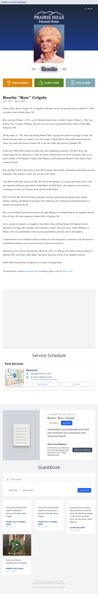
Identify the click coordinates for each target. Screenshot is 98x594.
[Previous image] (5, 545)
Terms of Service (55, 583)
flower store (68, 271)
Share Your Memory (82, 450)
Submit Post (84, 490)
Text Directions (42, 384)
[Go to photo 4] (13, 553)
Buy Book (66, 423)
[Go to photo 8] (19, 553)
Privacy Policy (42, 583)
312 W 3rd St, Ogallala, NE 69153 (44, 379)
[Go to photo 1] (9, 553)
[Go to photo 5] (14, 553)
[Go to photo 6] (16, 553)
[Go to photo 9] (20, 553)
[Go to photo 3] (11, 553)
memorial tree (32, 271)
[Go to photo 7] (17, 553)
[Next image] (28, 545)
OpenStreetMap (51, 587)
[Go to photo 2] (10, 553)
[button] (14, 375)
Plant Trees (76, 384)
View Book (53, 423)
